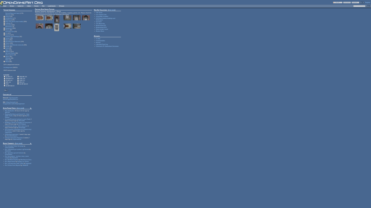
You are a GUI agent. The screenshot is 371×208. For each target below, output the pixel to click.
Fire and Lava (9, 31)
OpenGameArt (13, 98)
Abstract (7, 15)
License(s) (6, 75)
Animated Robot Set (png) (15, 146)
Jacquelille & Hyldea (102, 16)
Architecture (9, 18)
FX (6, 33)
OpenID (337, 2)
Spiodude (8, 151)
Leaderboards (52, 6)
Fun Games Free (101, 14)
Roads (7, 46)
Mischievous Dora (25, 159)
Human (7, 38)
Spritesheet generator (11, 134)
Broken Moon (100, 31)
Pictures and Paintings (12, 36)
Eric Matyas (22, 124)
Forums (36, 6)
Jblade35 (25, 165)
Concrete (8, 25)
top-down (99, 21)
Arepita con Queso (23, 161)
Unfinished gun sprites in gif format (18, 149)
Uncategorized (7, 67)
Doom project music (102, 29)
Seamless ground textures (16, 153)
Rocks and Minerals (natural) (14, 45)
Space (7, 56)
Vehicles (7, 58)
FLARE (98, 38)
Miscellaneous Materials (12, 41)
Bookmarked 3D (101, 25)
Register (367, 2)
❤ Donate (61, 6)
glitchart (7, 112)
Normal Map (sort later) (12, 13)
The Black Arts (100, 23)
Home (4, 6)
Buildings (8, 20)
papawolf (28, 163)
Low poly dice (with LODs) (15, 163)
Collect (29, 6)
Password (354, 2)
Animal (7, 16)
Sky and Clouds (10, 53)
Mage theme (11, 161)
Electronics (8, 26)
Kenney (98, 42)
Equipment (8, 28)
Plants (7, 43)
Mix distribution (9, 111)
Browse (12, 6)
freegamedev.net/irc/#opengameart (14, 103)
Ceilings (7, 23)
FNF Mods (99, 12)
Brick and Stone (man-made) (14, 21)
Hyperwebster (17, 139)
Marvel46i (22, 120)
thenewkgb (22, 127)
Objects (7, 51)
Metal (7, 40)
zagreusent (8, 132)
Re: (6, 146)
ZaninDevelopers (12, 136)
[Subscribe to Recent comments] (30, 144)
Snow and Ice (9, 55)
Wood (7, 61)
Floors (7, 30)
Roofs (7, 48)
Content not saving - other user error (16, 126)
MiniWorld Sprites (13, 159)
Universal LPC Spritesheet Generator (107, 46)
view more (20, 108)
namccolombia (9, 147)
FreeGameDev (100, 40)
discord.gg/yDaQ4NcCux (10, 99)
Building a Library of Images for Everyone (17, 122)
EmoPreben (8, 154)
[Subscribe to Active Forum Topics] (30, 108)
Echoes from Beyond (14, 165)
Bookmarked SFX (101, 27)
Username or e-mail (347, 2)
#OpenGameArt (11, 102)
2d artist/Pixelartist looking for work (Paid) (17, 119)
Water (7, 60)
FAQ (43, 6)
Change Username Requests (14, 137)
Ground (7, 35)
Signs (7, 50)
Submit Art (20, 6)
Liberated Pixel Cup (102, 44)
